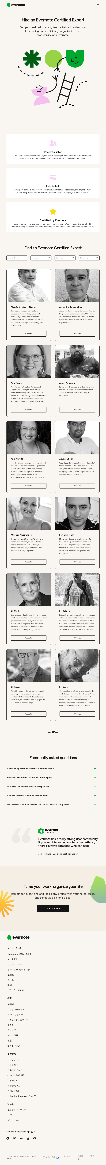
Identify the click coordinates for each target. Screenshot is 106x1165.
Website (28, 334)
